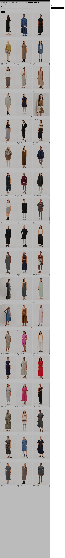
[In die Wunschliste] (15, 63)
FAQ (4, 2)
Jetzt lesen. (35, 0)
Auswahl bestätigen (57, 7)
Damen (1, 4)
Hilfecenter (2, 2)
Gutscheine (7, 2)
